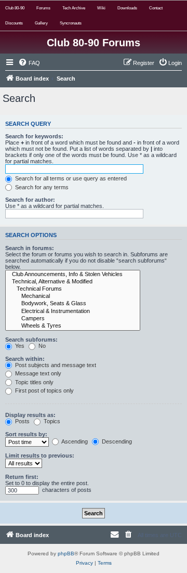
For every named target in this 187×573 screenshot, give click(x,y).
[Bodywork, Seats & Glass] (72, 303)
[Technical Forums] (72, 289)
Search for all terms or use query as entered (70, 178)
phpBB (66, 553)
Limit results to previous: (39, 455)
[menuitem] (29, 63)
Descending (116, 441)
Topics (51, 421)
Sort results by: (26, 434)
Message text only (37, 373)
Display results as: (30, 415)
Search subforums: (31, 339)
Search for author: (30, 200)
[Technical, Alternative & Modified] (72, 281)
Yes (19, 346)
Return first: (21, 477)
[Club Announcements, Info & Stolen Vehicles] (72, 274)
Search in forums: (29, 248)
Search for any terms (41, 187)
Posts (22, 421)
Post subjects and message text (55, 365)
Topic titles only (34, 382)
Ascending (74, 441)
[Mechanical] (72, 296)
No (41, 346)
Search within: (25, 359)
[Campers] (72, 318)
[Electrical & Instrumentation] (72, 311)
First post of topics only (44, 390)
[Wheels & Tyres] (72, 326)
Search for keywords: (34, 136)
